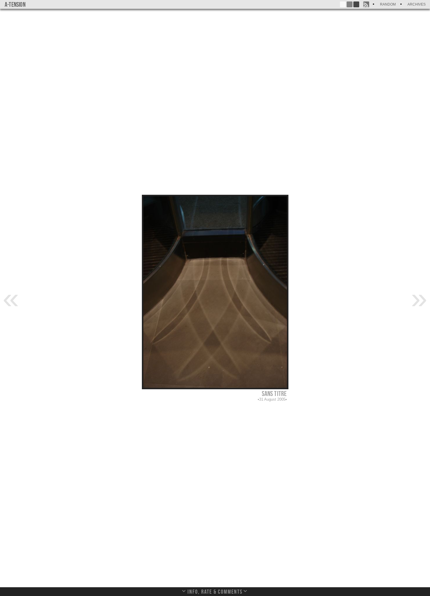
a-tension (15, 4)
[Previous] (11, 297)
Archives (416, 4)
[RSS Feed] (366, 4)
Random (388, 4)
